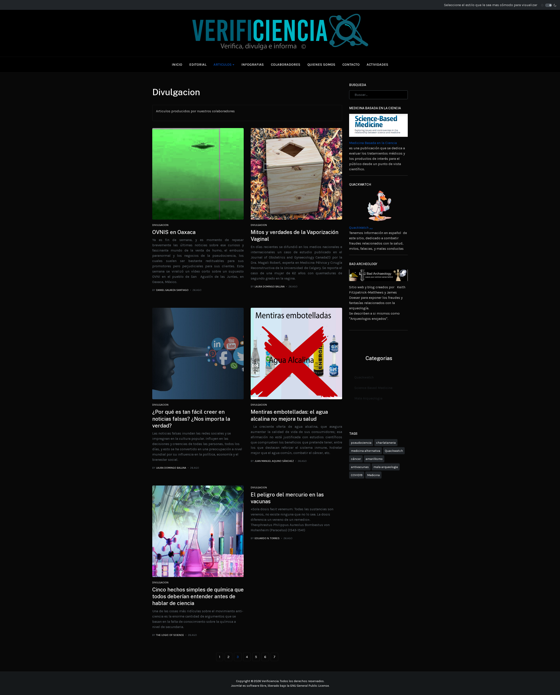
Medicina (373, 475)
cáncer (356, 459)
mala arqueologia (385, 467)
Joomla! (236, 686)
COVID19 (356, 475)
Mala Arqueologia (368, 398)
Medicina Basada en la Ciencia (373, 143)
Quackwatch (364, 377)
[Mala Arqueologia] (378, 275)
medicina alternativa (365, 451)
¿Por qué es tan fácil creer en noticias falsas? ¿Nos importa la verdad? (191, 418)
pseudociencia (361, 443)
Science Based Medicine (373, 388)
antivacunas (360, 467)
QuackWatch (361, 227)
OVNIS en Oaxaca (174, 232)
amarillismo (374, 459)
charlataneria (386, 443)
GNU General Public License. (309, 686)
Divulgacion (160, 225)
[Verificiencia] (280, 33)
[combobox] (378, 94)
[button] (224, 64)
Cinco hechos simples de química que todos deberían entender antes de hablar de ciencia (198, 596)
